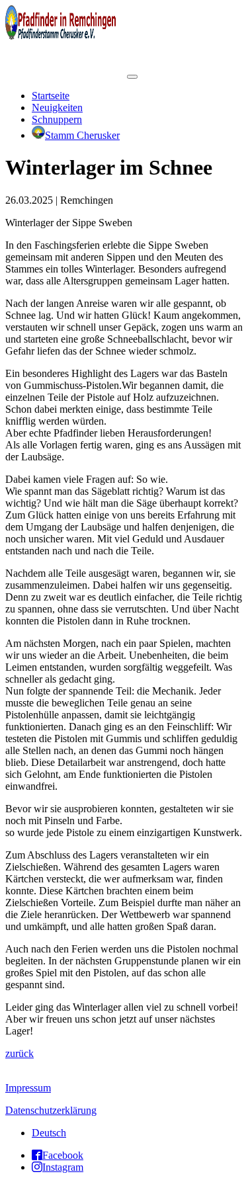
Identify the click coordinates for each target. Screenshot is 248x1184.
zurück (19, 1053)
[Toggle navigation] (132, 77)
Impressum (28, 1087)
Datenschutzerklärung (51, 1110)
